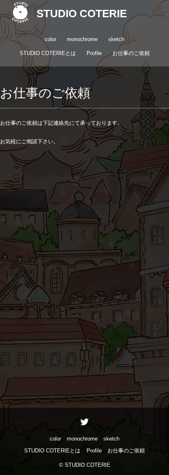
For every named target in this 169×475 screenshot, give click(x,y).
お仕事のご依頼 (131, 53)
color (50, 39)
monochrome (82, 39)
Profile (94, 53)
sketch (116, 39)
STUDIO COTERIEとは (48, 53)
